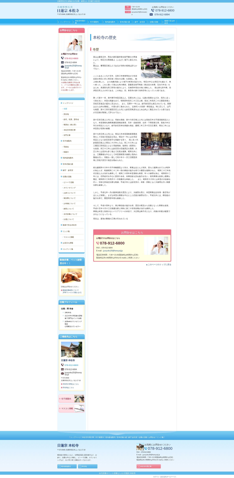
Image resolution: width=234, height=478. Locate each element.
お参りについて (70, 193)
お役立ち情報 (68, 243)
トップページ (65, 22)
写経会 (66, 147)
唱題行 (66, 152)
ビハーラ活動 (69, 182)
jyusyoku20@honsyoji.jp (113, 251)
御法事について (70, 198)
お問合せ (152, 437)
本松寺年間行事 (80, 22)
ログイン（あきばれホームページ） (165, 477)
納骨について (69, 209)
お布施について (70, 203)
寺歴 (65, 109)
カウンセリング (70, 188)
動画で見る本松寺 (170, 22)
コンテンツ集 (68, 249)
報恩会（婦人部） (70, 125)
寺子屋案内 (94, 22)
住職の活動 (154, 22)
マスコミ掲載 (69, 237)
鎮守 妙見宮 (140, 22)
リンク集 (66, 231)
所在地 (66, 114)
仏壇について (69, 219)
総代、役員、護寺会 (71, 119)
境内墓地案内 (110, 22)
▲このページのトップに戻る (158, 264)
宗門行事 (67, 135)
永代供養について (70, 214)
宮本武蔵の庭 (125, 22)
